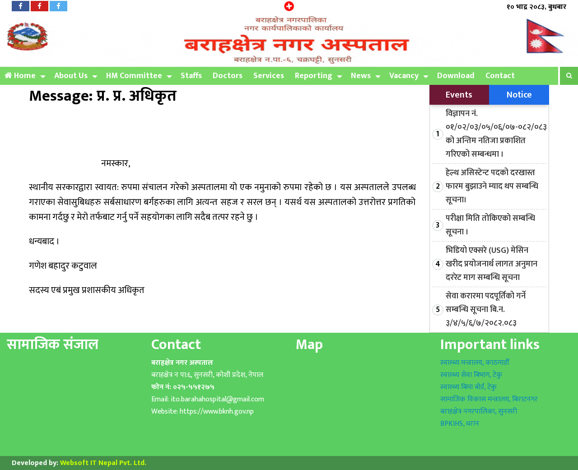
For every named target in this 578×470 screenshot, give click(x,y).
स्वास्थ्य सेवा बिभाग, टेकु (471, 375)
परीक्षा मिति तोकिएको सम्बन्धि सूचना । (490, 225)
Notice (519, 94)
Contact (500, 76)
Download (456, 76)
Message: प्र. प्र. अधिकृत (103, 96)
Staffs (191, 76)
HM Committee (134, 76)
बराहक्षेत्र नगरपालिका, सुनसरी (478, 411)
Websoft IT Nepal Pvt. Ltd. (103, 463)
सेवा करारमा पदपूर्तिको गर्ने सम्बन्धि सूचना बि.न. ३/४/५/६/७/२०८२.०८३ (486, 309)
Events (459, 94)
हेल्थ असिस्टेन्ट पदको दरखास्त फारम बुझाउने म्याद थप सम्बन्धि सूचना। (492, 186)
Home (24, 76)
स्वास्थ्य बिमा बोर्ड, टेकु (468, 387)
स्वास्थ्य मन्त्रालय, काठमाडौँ (474, 363)
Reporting (313, 76)
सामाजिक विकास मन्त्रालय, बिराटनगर (489, 399)
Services (268, 76)
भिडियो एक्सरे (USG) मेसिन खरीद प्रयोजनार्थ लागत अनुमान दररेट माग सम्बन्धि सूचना (491, 264)
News (361, 76)
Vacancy (404, 76)
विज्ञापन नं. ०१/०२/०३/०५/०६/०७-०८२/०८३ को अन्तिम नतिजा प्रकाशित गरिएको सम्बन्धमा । (496, 134)
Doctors (227, 76)
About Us (71, 76)
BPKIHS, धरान (459, 424)
